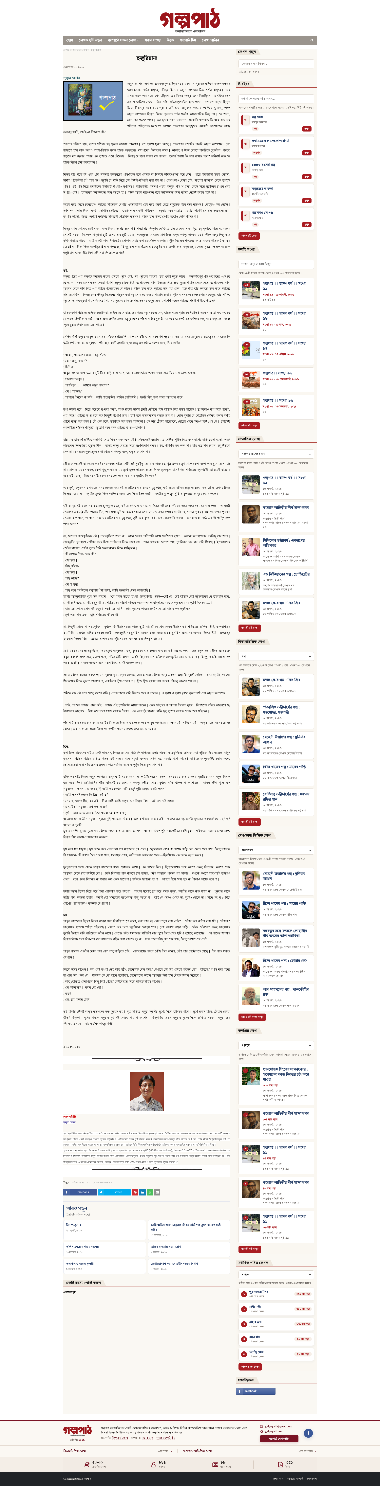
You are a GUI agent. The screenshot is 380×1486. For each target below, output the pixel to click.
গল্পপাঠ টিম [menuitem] (188, 40)
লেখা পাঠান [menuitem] (210, 40)
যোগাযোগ (312, 1479)
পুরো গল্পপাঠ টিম (166, 1438)
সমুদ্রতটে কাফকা (262, 189)
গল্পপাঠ (87, 1479)
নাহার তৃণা (147, 1438)
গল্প (88, 1182)
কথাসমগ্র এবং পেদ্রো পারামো (270, 141)
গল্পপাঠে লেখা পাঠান (279, 1439)
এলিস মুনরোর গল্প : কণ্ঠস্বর (82, 1247)
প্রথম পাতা (278, 1479)
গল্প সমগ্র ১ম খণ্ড (262, 213)
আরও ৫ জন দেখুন (250, 1367)
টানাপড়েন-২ (74, 1225)
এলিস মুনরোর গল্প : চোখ (166, 1247)
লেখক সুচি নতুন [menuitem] (90, 40)
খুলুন (306, 129)
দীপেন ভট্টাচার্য (120, 1438)
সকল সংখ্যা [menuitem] (153, 40)
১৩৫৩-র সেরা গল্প (263, 165)
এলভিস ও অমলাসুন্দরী (80, 1264)
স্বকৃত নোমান (69, 1122)
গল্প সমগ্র (257, 117)
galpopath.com (274, 1431)
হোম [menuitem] (69, 40)
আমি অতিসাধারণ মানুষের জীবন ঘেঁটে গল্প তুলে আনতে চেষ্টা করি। (186, 1227)
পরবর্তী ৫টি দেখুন (249, 628)
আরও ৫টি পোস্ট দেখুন (252, 1017)
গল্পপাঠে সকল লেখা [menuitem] (122, 40)
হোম (65, 50)
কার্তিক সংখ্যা (78, 1182)
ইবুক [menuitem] (170, 40)
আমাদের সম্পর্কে (295, 1479)
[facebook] (255, 1391)
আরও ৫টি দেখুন (249, 236)
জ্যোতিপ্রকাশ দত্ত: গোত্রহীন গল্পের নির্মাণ (174, 1264)
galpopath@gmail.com (278, 1426)
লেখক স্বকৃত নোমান (79, 50)
